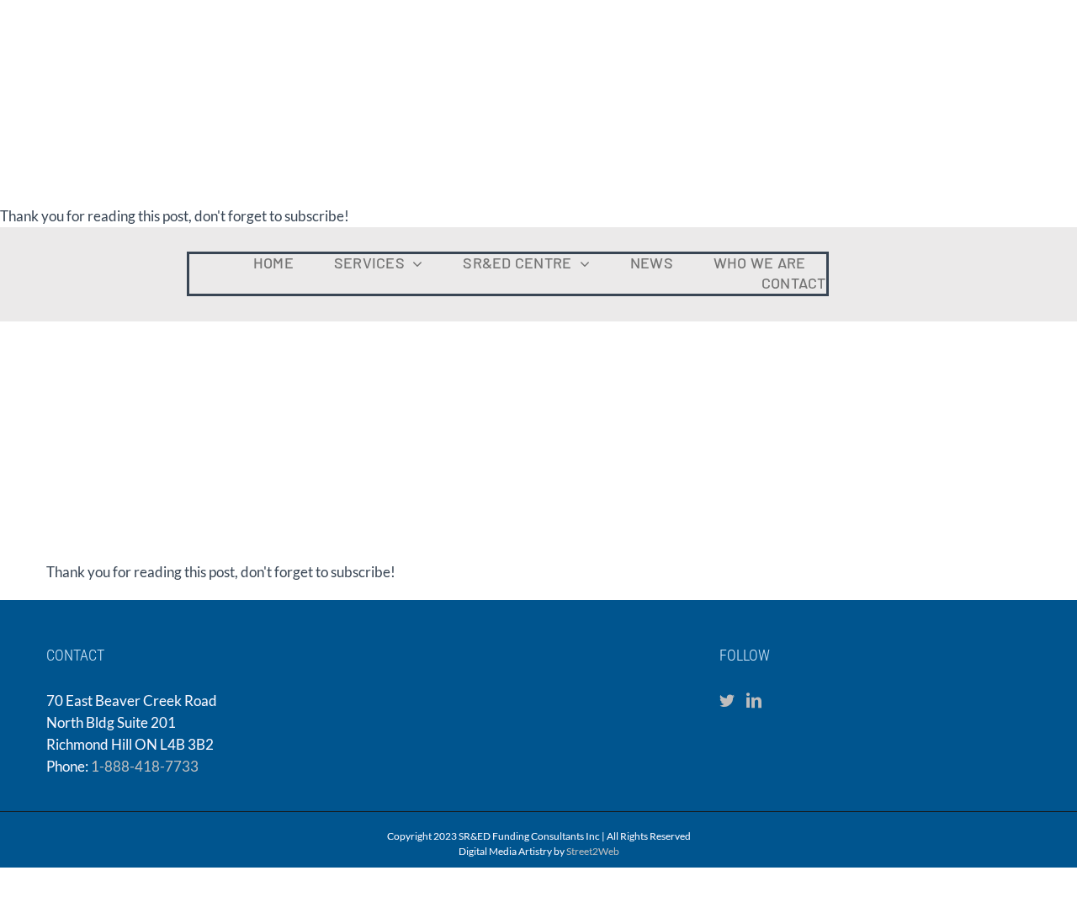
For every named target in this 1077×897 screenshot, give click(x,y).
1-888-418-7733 (145, 766)
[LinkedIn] (753, 700)
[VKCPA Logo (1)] (951, 255)
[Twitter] (727, 700)
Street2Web (592, 851)
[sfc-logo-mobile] (80, 240)
